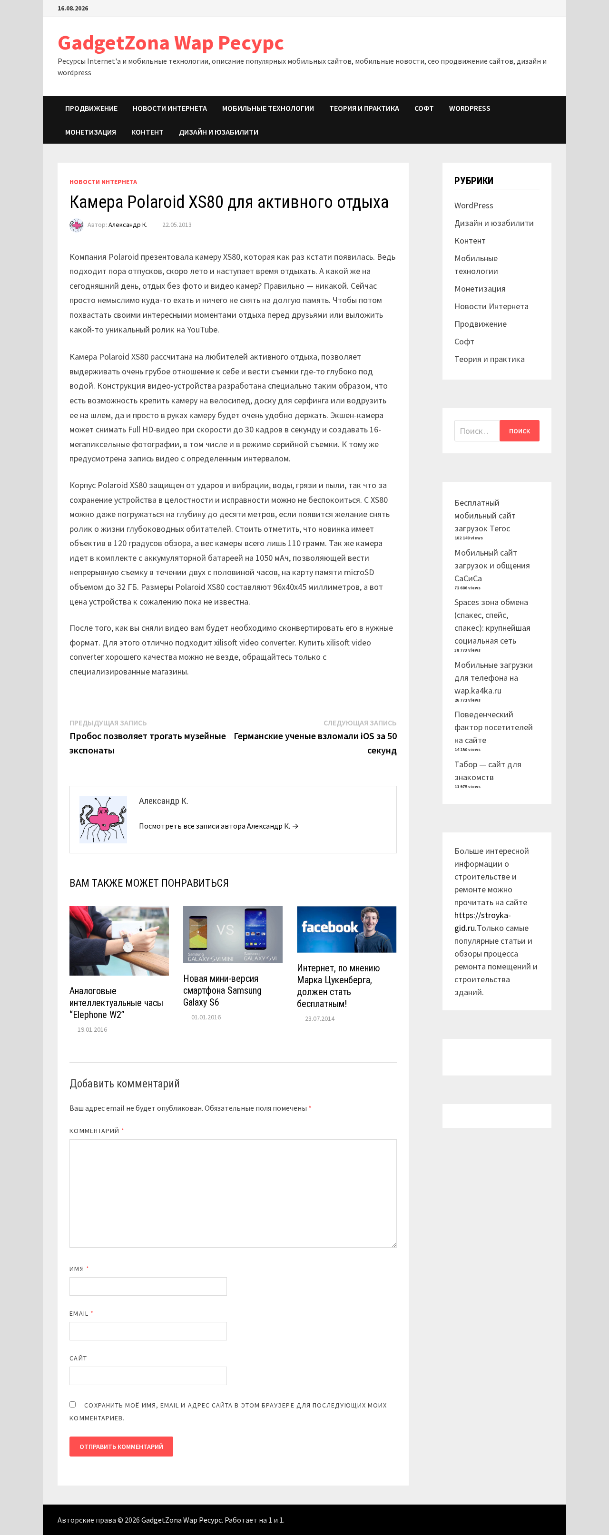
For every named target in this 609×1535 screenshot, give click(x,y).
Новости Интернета (170, 108)
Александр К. (127, 224)
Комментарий (97, 1130)
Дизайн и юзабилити (218, 132)
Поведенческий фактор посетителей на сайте (493, 727)
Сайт (78, 1358)
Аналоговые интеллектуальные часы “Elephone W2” (116, 1002)
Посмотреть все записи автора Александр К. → (219, 826)
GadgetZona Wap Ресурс (171, 42)
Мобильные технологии (268, 108)
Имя (79, 1268)
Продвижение (91, 108)
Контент (147, 132)
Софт (424, 108)
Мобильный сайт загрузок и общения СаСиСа (492, 565)
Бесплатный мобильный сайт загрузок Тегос (485, 515)
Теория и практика (364, 108)
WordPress (470, 108)
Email (81, 1313)
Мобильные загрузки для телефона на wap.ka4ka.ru (493, 677)
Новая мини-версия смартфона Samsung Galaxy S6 (222, 990)
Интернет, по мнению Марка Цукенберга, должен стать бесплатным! (338, 985)
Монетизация (90, 132)
